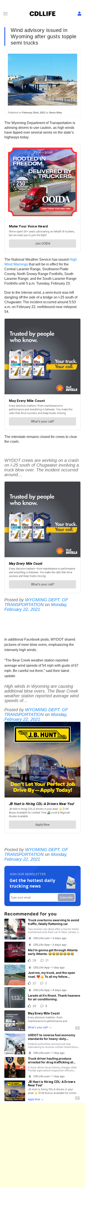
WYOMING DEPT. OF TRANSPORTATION (36, 602)
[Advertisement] (42, 1145)
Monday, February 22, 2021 (36, 607)
